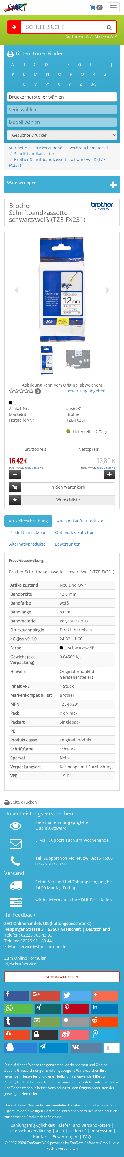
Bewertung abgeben (86, 391)
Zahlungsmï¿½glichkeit (33, 1125)
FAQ (87, 1136)
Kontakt (40, 1136)
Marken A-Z (106, 36)
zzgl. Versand (34, 468)
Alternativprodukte (27, 544)
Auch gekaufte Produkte (80, 521)
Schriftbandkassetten (34, 153)
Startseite (18, 148)
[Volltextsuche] (109, 27)
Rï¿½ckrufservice (20, 964)
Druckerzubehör (48, 148)
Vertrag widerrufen (62, 977)
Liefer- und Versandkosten (84, 1125)
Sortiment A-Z (79, 36)
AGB (60, 1131)
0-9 (94, 84)
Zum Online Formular (25, 958)
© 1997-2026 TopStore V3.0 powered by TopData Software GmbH (57, 1142)
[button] (17, 289)
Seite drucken (23, 802)
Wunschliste (68, 500)
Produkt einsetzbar (27, 532)
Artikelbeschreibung (28, 521)
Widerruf (77, 1131)
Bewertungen (68, 544)
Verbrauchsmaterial (88, 148)
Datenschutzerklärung (29, 1131)
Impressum (101, 1131)
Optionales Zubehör (74, 532)
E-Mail (41, 840)
